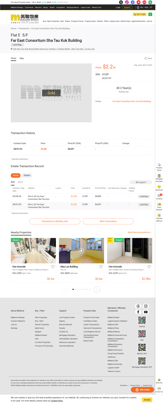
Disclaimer (123, 385)
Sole (36, 339)
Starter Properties (42, 325)
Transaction (23, 28)
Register (127, 7)
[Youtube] (146, 312)
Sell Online (145, 390)
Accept (147, 400)
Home (13, 28)
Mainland (38, 7)
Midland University (115, 364)
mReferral (111, 357)
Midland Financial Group (117, 335)
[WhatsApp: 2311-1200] (150, 14)
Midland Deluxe (41, 335)
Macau (45, 7)
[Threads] (138, 306)
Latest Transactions (91, 325)
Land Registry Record (91, 332)
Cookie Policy (57, 401)
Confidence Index (90, 321)
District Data (88, 341)
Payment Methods (66, 346)
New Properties (41, 317)
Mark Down (39, 328)
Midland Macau (114, 332)
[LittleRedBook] (142, 334)
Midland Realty (113, 317)
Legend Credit (85, 7)
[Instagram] (146, 306)
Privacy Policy (135, 385)
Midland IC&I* (113, 325)
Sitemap (14, 328)
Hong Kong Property (116, 353)
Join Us (14, 325)
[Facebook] (138, 312)
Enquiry (62, 328)
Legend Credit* (113, 368)
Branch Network (65, 325)
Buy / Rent (39, 321)
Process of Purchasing (44, 346)
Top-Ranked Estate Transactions (90, 336)
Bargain (38, 332)
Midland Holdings (17, 7)
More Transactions (108, 221)
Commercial (29, 7)
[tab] (13, 182)
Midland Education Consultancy (115, 345)
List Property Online (67, 317)
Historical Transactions (92, 328)
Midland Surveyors (115, 350)
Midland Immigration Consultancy (116, 340)
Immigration (60, 7)
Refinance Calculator (67, 342)
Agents (62, 321)
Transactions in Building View (55, 221)
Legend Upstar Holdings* (117, 321)
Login (118, 7)
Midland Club (96, 7)
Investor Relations (18, 321)
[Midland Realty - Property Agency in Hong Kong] (24, 19)
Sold (51, 93)
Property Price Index (91, 317)
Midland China (113, 328)
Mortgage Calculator (67, 335)
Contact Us (63, 332)
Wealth (52, 7)
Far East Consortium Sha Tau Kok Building (50, 28)
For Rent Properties (42, 342)
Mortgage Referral (73, 7)
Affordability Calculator (68, 339)
